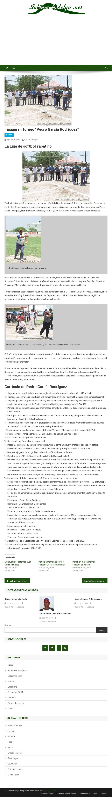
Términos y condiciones (66, 794)
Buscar (8, 625)
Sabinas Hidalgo (15, 725)
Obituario (12, 697)
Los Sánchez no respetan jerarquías (19, 581)
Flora (10, 742)
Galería (11, 708)
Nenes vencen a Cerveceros (88, 599)
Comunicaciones (15, 769)
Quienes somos (46, 794)
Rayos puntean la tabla (16, 599)
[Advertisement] (56, 42)
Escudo (11, 731)
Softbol (9, 135)
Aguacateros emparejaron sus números (96, 581)
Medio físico (13, 775)
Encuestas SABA (15, 692)
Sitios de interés (15, 753)
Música (11, 681)
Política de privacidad (88, 794)
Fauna (10, 747)
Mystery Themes (49, 791)
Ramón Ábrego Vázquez (14, 607)
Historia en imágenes (17, 670)
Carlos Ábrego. (31, 139)
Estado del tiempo (16, 703)
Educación (12, 764)
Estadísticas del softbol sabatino (55, 614)
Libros (10, 665)
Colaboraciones (15, 676)
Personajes (13, 758)
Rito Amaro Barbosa (48, 622)
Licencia (104, 794)
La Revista (12, 687)
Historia (11, 736)
